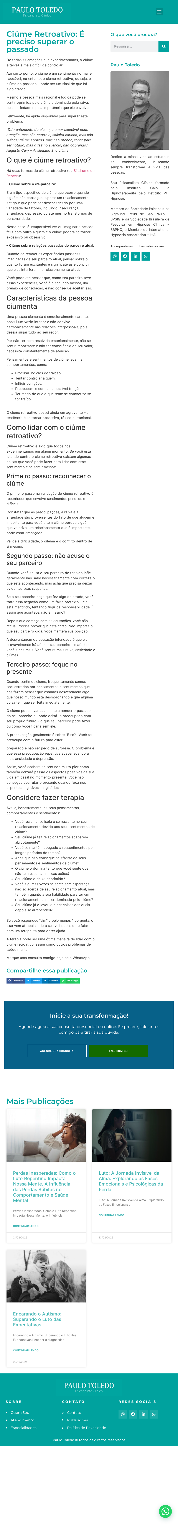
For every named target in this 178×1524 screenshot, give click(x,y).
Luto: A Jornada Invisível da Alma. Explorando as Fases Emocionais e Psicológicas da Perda (131, 1181)
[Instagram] (114, 256)
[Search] (163, 46)
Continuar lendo (25, 1226)
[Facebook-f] (133, 1414)
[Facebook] (125, 256)
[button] (159, 11)
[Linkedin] (135, 256)
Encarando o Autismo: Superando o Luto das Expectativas (37, 1319)
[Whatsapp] (146, 256)
